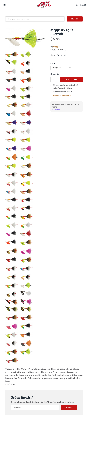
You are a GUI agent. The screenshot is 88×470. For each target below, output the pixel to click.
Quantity (54, 74)
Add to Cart (71, 79)
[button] (10, 38)
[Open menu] (4, 5)
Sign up (69, 407)
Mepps (56, 46)
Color (53, 63)
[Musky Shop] (44, 5)
